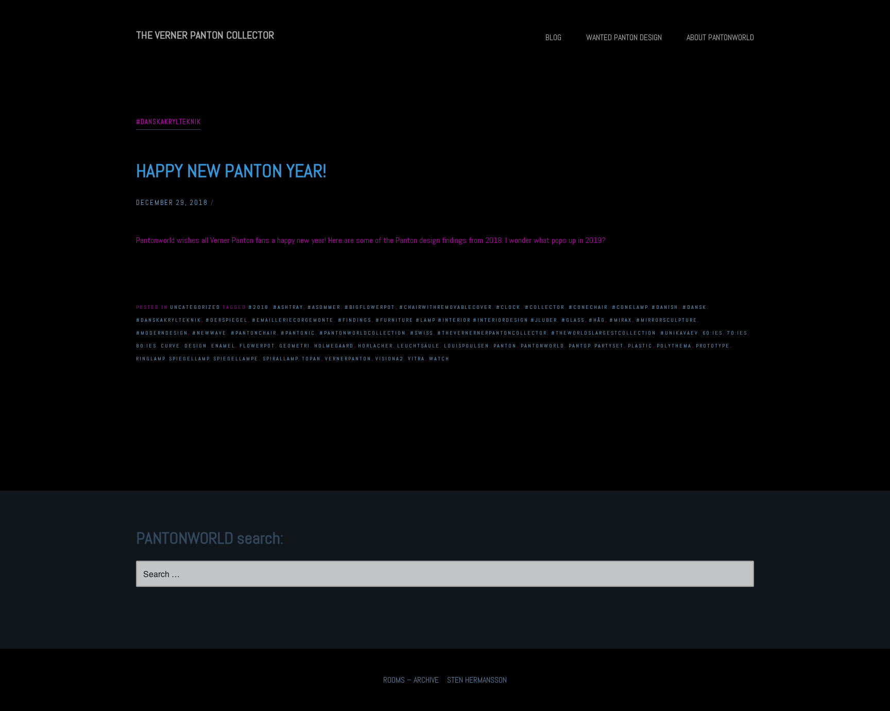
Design (195, 345)
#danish (665, 307)
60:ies (713, 333)
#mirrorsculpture (666, 320)
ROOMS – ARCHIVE (411, 679)
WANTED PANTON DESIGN (624, 37)
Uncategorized (195, 307)
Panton (505, 345)
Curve (170, 345)
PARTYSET (609, 345)
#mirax (620, 320)
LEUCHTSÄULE (418, 345)
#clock (508, 307)
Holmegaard (334, 345)
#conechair (588, 307)
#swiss (421, 333)
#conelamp (630, 307)
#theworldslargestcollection (603, 333)
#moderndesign (162, 333)
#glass (573, 320)
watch (439, 358)
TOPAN (311, 358)
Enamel (223, 345)
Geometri (294, 345)
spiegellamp (189, 358)
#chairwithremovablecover (445, 307)
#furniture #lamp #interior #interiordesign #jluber (466, 320)
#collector (544, 307)
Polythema (674, 345)
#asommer (323, 307)
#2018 (258, 307)
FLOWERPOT (257, 345)
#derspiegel (227, 320)
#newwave (209, 333)
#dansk (694, 307)
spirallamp (280, 358)
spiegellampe (236, 358)
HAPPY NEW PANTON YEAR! (231, 171)
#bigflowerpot (370, 307)
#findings (354, 320)
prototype (713, 345)
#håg (597, 320)
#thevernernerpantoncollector (492, 333)
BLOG (553, 37)
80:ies (146, 345)
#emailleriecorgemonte (293, 320)
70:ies (737, 333)
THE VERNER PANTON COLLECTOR (205, 35)
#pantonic (298, 333)
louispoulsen (466, 345)
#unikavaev (679, 333)
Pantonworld (542, 345)
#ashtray (288, 307)
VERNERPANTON (348, 358)
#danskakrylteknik (168, 320)
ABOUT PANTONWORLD (720, 37)
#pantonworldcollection (362, 333)
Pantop (580, 345)
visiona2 (389, 358)
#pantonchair (254, 333)
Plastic (640, 345)
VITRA (416, 358)
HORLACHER (375, 345)
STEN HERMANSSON (477, 679)
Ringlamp (150, 358)
